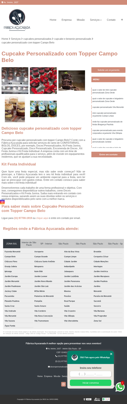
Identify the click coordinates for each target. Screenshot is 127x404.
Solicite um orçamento (108, 70)
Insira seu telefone (90, 368)
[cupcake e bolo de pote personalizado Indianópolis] (15, 108)
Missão (81, 20)
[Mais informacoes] (121, 20)
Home (53, 20)
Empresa (67, 20)
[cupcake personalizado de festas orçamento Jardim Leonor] (43, 80)
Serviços (95, 20)
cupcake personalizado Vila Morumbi (108, 107)
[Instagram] (63, 384)
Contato (111, 20)
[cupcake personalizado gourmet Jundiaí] (15, 80)
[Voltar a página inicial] (17, 20)
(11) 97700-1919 (23, 218)
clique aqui (42, 218)
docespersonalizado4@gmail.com (64, 367)
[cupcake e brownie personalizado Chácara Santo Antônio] (71, 80)
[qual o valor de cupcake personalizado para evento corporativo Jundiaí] (43, 108)
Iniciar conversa (91, 382)
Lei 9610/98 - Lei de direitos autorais (60, 333)
